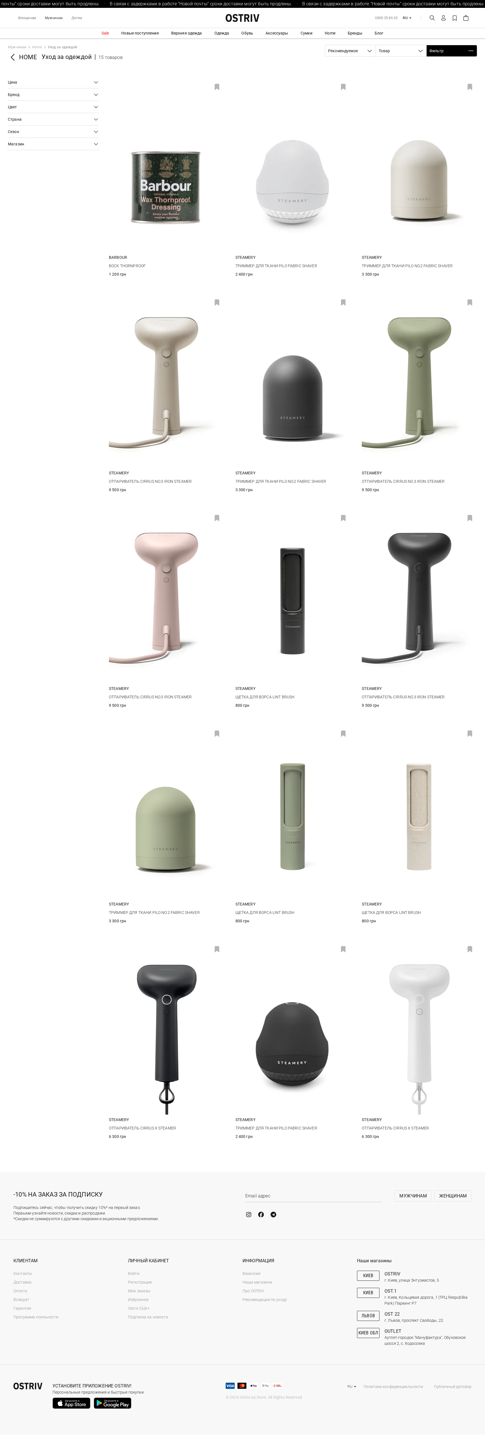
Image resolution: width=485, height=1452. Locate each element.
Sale (105, 33)
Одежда (221, 33)
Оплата (20, 1291)
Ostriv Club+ (139, 1308)
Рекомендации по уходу (264, 1299)
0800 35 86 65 (386, 18)
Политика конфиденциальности (393, 1386)
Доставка (22, 1282)
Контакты (22, 1273)
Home (330, 33)
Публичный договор (453, 1386)
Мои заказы (139, 1291)
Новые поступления (140, 33)
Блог (379, 33)
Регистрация (140, 1282)
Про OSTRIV (253, 1291)
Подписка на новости (148, 1317)
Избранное (138, 1299)
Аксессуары (277, 33)
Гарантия (22, 1308)
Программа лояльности (35, 1317)
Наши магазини (257, 1282)
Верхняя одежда (186, 33)
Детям (77, 18)
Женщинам (27, 18)
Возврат (21, 1299)
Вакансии (251, 1273)
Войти (133, 1273)
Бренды (355, 33)
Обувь (247, 33)
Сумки (307, 33)
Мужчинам (54, 18)
